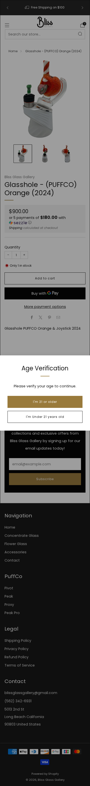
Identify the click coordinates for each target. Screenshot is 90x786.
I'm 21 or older (45, 402)
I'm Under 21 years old (45, 417)
